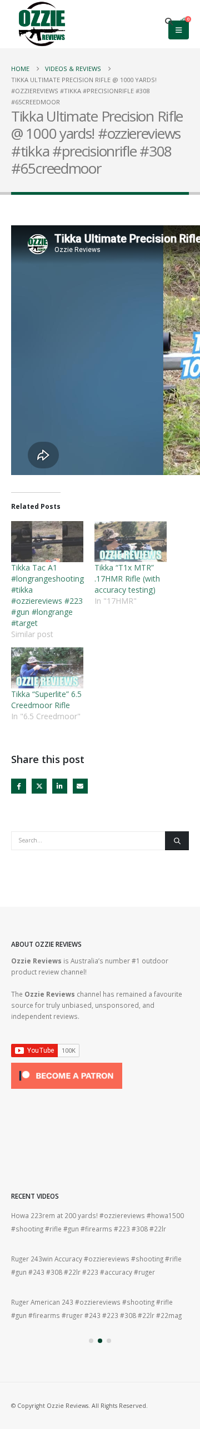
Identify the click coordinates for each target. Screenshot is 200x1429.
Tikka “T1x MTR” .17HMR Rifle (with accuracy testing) (127, 578)
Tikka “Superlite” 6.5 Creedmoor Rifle (46, 699)
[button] (169, 21)
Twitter (39, 786)
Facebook (18, 786)
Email (80, 786)
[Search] (177, 840)
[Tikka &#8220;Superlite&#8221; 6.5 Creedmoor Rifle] (47, 667)
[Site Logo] (41, 24)
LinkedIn (59, 786)
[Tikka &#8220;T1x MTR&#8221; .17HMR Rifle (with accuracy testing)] (130, 541)
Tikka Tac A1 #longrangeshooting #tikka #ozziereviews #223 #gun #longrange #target (47, 595)
